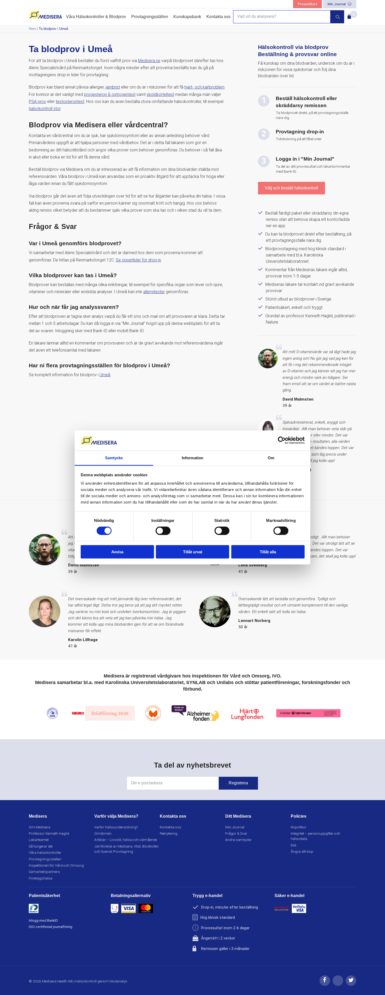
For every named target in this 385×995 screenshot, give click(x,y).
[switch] (163, 531)
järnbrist (113, 87)
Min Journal (337, 4)
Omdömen (103, 833)
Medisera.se (149, 60)
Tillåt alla (268, 551)
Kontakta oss (218, 16)
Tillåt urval (192, 551)
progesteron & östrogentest (109, 94)
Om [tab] (271, 458)
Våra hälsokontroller (45, 852)
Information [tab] (192, 458)
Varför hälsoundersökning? (116, 827)
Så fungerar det (41, 846)
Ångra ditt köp (302, 851)
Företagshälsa (40, 878)
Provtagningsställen (149, 16)
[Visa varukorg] (348, 15)
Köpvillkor (298, 827)
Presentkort (307, 4)
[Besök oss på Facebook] (325, 984)
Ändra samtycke (238, 840)
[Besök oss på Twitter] (351, 984)
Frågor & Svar (236, 833)
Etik (293, 845)
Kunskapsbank (187, 16)
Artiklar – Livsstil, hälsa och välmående (125, 840)
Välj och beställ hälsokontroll (291, 188)
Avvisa (117, 551)
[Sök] (337, 16)
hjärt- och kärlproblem (204, 87)
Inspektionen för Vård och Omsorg (56, 865)
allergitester (154, 291)
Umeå (105, 374)
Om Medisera (39, 827)
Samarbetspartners (44, 872)
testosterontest (70, 101)
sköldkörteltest (160, 94)
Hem (32, 29)
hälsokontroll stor (44, 108)
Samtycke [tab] (114, 458)
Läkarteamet (39, 840)
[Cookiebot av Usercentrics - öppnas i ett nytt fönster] (282, 440)
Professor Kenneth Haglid (49, 833)
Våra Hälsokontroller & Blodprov (96, 16)
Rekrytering (168, 833)
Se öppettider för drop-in (138, 260)
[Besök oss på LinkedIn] (338, 984)
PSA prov (37, 101)
